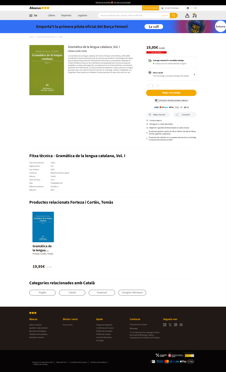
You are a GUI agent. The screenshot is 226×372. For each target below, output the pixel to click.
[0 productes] (195, 17)
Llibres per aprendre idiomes (46, 37)
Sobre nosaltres (35, 325)
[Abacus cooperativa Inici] (40, 9)
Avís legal (100, 340)
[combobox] (126, 15)
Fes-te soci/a (67, 325)
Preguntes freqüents (104, 325)
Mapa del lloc (61, 362)
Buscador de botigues (37, 331)
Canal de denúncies (103, 337)
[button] (187, 15)
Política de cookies (103, 334)
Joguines (82, 15)
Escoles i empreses (150, 8)
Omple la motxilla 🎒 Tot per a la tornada (113, 2)
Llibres (51, 15)
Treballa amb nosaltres (38, 334)
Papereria (66, 15)
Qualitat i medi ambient (38, 328)
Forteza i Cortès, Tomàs (77, 50)
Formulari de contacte (138, 324)
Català (60, 37)
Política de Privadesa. (151, 337)
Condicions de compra (105, 328)
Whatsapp (134, 328)
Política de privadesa (104, 331)
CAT (191, 8)
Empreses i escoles (36, 337)
